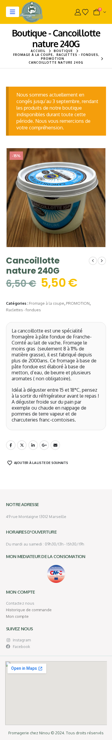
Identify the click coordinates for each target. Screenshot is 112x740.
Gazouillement (22, 445)
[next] (102, 261)
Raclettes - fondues (23, 309)
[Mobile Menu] (12, 12)
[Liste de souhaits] (85, 12)
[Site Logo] (31, 12)
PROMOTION (78, 303)
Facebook (11, 445)
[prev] (93, 261)
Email (55, 445)
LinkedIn (33, 445)
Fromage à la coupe (46, 303)
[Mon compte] (78, 12)
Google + (44, 445)
